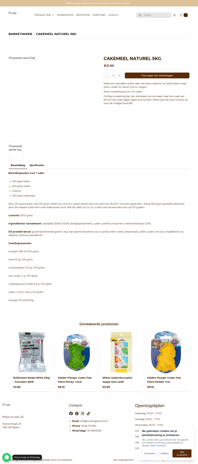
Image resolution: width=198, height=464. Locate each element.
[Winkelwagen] (181, 15)
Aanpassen (149, 453)
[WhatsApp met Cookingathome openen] (6, 457)
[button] (51, 99)
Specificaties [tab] (37, 165)
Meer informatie (158, 445)
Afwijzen (165, 453)
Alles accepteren (182, 453)
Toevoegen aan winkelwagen (157, 75)
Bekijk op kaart (11, 417)
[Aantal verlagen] (107, 75)
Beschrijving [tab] (18, 165)
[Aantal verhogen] (119, 75)
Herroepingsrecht (123, 459)
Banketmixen (20, 34)
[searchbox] (153, 15)
